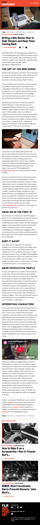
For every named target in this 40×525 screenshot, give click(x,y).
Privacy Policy (15, 519)
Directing (9, 32)
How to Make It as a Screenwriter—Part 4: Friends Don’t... (18, 452)
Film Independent (8, 34)
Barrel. (13, 520)
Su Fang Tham (9, 496)
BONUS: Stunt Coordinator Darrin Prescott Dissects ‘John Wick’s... (19, 489)
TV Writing (30, 32)
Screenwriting (19, 32)
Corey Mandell (9, 458)
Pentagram (27, 519)
